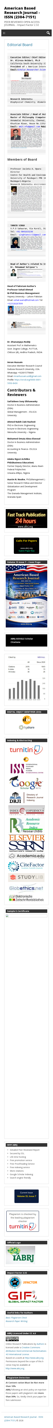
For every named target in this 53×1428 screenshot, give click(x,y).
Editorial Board (19, 44)
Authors (40, 1343)
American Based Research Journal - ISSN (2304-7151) (22, 12)
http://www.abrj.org (34, 1357)
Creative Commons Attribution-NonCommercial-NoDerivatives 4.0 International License (26, 1351)
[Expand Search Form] (48, 32)
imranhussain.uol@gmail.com (27, 376)
